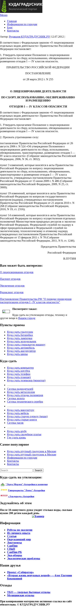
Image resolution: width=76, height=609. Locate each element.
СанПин (12, 545)
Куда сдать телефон (18, 374)
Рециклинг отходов (12, 292)
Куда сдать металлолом (21, 392)
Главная (12, 21)
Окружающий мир (19, 539)
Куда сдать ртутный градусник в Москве (31, 451)
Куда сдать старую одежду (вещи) (27, 416)
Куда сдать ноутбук (18, 370)
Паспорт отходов (10, 278)
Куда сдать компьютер (20, 367)
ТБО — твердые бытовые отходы (28, 592)
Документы (14, 542)
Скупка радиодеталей (20, 388)
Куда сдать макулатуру (20, 410)
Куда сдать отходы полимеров (25, 395)
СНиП (11, 548)
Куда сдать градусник (20, 331)
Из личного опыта (18, 533)
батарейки (34, 490)
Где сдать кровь (16, 437)
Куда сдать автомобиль (21, 347)
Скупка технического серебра (25, 401)
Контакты (13, 30)
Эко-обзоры (14, 555)
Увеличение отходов (12, 285)
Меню (3, 15)
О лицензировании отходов (16, 272)
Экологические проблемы (23, 558)
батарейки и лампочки (26, 484)
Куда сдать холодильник (21, 341)
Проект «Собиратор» (20, 572)
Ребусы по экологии (19, 529)
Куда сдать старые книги (22, 419)
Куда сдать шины (17, 354)
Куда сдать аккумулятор (21, 350)
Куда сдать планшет (19, 377)
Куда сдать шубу (17, 431)
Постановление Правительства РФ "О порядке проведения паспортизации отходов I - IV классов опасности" (35, 301)
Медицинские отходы (20, 595)
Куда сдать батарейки (20, 335)
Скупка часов (15, 422)
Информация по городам (22, 24)
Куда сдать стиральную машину (26, 344)
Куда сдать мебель (18, 413)
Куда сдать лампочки (19, 338)
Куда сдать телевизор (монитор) (26, 380)
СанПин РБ (14, 552)
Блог (10, 27)
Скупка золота (16, 398)
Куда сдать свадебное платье (24, 434)
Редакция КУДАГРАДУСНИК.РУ (29, 36)
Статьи (11, 536)
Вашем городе (26, 318)
